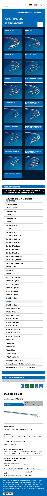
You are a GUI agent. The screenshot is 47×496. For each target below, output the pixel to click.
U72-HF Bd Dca (11, 305)
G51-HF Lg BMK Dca (13, 242)
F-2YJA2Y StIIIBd (12, 208)
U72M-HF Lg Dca (12, 294)
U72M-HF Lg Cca (12, 291)
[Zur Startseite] (18, 20)
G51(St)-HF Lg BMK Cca (14, 260)
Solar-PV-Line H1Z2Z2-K (15, 360)
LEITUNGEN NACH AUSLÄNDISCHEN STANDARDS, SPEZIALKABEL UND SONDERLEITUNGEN (22, 191)
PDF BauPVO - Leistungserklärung (32, 404)
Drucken (39, 380)
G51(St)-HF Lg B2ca (13, 246)
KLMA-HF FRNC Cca (13, 333)
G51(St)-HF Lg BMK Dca (14, 263)
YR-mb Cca (10, 340)
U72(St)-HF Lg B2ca (13, 277)
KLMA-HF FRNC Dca (13, 336)
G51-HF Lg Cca (11, 229)
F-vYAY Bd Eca (11, 218)
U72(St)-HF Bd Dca (12, 315)
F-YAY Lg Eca (10, 215)
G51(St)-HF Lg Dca (12, 253)
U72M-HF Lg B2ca (12, 288)
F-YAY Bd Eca (10, 222)
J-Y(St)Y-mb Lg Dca (12, 357)
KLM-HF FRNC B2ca (13, 319)
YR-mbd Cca (10, 347)
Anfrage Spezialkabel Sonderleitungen (20, 364)
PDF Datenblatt (10, 405)
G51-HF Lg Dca (11, 232)
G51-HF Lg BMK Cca (13, 239)
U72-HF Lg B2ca (11, 267)
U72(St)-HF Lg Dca (12, 284)
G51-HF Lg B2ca (11, 225)
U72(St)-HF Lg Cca (12, 281)
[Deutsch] (30, 5)
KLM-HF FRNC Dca (12, 326)
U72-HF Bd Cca (11, 301)
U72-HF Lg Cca (11, 270)
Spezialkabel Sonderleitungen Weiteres (20, 367)
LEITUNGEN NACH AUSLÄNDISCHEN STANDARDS (19, 200)
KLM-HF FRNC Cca (12, 322)
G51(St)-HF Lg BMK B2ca (15, 256)
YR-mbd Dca (10, 350)
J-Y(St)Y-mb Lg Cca (12, 353)
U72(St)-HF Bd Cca (12, 312)
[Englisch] (35, 5)
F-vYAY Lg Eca (11, 211)
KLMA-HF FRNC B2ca (13, 329)
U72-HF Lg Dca (11, 274)
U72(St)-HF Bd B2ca (13, 308)
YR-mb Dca (10, 343)
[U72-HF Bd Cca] (23, 422)
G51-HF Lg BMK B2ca (13, 236)
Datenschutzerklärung (15, 486)
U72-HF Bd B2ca (11, 298)
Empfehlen (31, 380)
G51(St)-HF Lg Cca (12, 249)
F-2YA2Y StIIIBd (11, 204)
